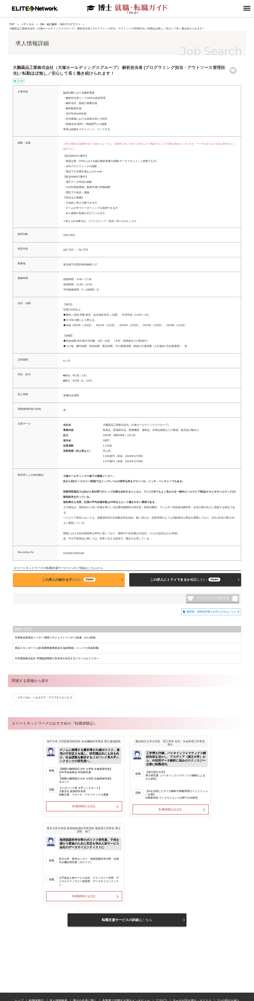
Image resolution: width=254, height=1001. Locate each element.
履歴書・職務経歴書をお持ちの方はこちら (211, 611)
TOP (11, 24)
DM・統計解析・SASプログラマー (60, 24)
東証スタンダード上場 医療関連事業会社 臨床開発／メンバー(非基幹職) (57, 647)
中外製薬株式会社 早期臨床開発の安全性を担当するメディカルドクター (57, 658)
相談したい (184, 579)
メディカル (27, 24)
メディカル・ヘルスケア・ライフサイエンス (43, 697)
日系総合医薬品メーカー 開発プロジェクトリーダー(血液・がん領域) (55, 637)
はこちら (127, 920)
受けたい (68, 579)
